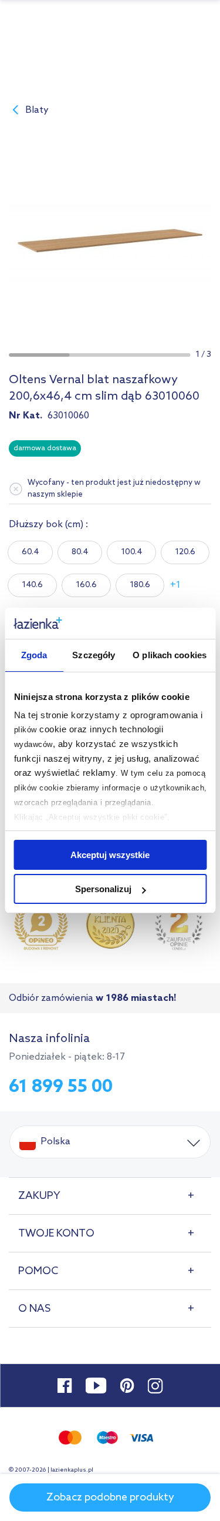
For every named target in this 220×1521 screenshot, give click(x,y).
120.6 (185, 552)
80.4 (80, 552)
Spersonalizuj (103, 889)
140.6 (32, 585)
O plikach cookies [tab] (170, 655)
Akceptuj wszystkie (110, 855)
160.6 (86, 585)
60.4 (30, 552)
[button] (39, 355)
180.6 (140, 585)
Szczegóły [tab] (93, 655)
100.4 (131, 552)
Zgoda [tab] (34, 655)
